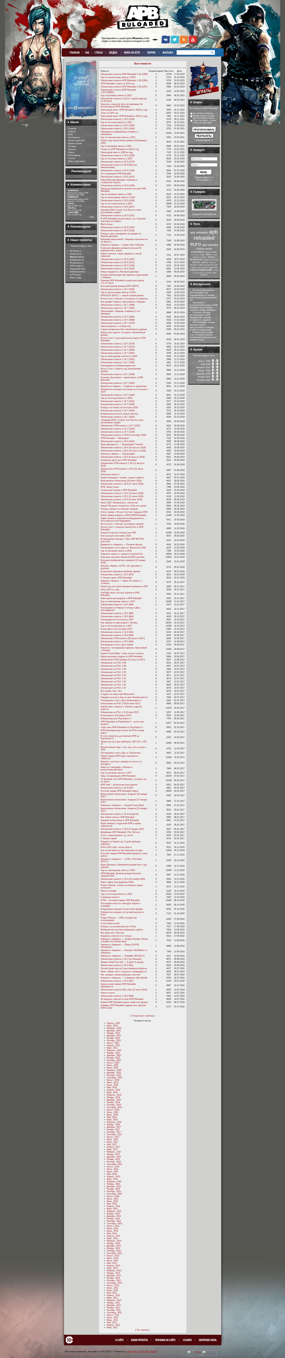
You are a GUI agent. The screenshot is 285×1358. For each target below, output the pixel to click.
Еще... (93, 217)
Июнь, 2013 (112, 1260)
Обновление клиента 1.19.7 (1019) (118, 428)
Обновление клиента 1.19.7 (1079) (118, 323)
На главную (142, 1330)
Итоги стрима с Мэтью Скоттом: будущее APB (124, 512)
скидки (193, 267)
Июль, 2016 (112, 1169)
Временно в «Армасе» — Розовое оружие (121, 544)
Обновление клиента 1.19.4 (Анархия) (119, 814)
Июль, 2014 (112, 1228)
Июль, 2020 (112, 1065)
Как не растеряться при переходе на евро (121, 850)
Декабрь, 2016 (114, 1156)
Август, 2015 (113, 1196)
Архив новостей (76, 140)
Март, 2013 (112, 1268)
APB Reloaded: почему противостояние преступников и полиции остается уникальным (202, 326)
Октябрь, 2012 (114, 1280)
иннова (215, 254)
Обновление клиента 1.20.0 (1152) (117, 259)
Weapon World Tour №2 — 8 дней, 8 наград (122, 962)
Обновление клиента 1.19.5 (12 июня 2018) (122, 496)
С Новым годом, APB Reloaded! (116, 577)
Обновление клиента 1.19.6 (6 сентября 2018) (123, 435)
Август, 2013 (113, 1255)
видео (202, 254)
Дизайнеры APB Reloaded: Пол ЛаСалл (120, 832)
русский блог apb (211, 265)
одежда (206, 260)
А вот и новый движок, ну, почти (117, 835)
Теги (196, 224)
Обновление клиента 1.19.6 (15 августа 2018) (123, 450)
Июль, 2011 (112, 1317)
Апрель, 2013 (113, 1265)
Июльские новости (110, 474)
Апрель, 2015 (113, 1206)
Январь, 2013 (113, 1273)
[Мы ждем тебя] (81, 119)
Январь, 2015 (113, 1213)
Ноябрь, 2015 (113, 1189)
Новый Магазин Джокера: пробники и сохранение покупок (119, 181)
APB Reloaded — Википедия (115, 438)
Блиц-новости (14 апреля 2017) (116, 715)
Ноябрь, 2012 (113, 1278)
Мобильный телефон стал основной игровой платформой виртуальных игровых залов (203, 336)
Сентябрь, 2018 (114, 1107)
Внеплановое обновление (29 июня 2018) (121, 480)
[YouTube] (192, 43)
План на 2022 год (109, 113)
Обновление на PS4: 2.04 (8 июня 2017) (120, 703)
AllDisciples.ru (76, 266)
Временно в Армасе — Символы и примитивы (124, 386)
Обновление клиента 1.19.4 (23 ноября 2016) (123, 879)
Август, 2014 (113, 1226)
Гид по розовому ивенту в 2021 (116, 146)
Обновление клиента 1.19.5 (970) (117, 574)
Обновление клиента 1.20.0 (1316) (118, 119)
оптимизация (214, 260)
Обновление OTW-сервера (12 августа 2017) (123, 659)
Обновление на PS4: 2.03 (113, 672)
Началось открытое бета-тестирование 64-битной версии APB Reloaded (122, 105)
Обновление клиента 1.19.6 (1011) (117, 441)
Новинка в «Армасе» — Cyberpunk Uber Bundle (124, 978)
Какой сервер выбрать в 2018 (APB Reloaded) (123, 515)
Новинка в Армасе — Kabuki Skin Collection (122, 245)
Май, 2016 (112, 1174)
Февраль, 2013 (114, 1270)
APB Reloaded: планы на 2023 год (117, 83)
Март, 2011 (112, 1327)
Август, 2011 (113, 1315)
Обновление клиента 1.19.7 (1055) (118, 362)
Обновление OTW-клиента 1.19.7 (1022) (120, 425)
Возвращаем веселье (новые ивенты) (119, 413)
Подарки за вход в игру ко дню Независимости (124, 697)
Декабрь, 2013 (114, 1246)
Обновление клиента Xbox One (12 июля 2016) (124, 989)
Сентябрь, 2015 (114, 1194)
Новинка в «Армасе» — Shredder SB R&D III (123, 956)
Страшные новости (110, 897)
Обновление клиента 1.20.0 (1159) (117, 227)
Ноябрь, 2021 (113, 1038)
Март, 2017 (112, 1149)
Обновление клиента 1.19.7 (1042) (118, 395)
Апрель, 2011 (113, 1325)
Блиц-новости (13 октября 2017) (116, 629)
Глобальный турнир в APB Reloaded (119, 490)
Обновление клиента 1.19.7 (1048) (118, 374)
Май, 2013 (112, 1263)
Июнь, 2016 (112, 1171)
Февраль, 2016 (114, 1181)
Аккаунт (198, 150)
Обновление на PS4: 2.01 (113, 678)
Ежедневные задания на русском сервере (122, 909)
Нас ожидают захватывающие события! (120, 974)
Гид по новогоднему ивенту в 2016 (118, 870)
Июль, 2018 (112, 1112)
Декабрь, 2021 (114, 1035)
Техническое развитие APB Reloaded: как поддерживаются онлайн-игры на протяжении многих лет (203, 295)
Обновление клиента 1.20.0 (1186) (117, 200)
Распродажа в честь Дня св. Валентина (121, 753)
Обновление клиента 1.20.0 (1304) (118, 128)
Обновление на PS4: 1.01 (113, 684)
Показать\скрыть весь (81, 246)
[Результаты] (204, 138)
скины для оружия (202, 267)
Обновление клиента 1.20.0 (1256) (118, 170)
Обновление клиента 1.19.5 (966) (117, 616)
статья (215, 270)
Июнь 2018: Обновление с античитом (119, 502)
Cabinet (72, 131)
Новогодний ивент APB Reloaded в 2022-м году (124, 110)
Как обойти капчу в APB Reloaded (117, 817)
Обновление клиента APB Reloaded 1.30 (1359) (124, 80)
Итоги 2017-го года (110, 589)
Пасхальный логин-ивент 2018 (116, 536)
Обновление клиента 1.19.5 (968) (117, 613)
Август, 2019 (113, 1080)
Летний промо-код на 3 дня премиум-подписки (124, 968)
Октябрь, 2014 (114, 1221)
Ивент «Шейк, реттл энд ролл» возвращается (123, 971)
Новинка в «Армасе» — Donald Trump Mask (122, 805)
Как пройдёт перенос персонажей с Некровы (123, 301)
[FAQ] (86, 52)
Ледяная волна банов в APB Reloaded (120, 820)
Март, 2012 (112, 1297)
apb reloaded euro (204, 238)
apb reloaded (199, 232)
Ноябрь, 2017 (113, 1129)
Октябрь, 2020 (114, 1060)
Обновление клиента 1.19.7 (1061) (118, 359)
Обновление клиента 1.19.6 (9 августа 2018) (123, 457)
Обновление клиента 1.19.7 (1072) (118, 347)
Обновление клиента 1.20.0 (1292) (118, 155)
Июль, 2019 (112, 1082)
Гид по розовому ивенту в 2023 (116, 95)
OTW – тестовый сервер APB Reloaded (120, 900)
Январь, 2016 (113, 1184)
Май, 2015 (112, 1203)
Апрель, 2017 (113, 1147)
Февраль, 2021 (114, 1050)
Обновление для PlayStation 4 (116, 718)
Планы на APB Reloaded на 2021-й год (120, 149)
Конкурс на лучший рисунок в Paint (118, 926)
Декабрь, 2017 (114, 1127)
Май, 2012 (112, 1293)
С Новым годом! (109, 838)
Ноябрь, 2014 (113, 1218)
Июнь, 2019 (112, 1085)
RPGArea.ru (75, 251)
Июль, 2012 (112, 1288)
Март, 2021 (112, 1048)
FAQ (70, 134)
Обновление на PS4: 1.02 (113, 681)
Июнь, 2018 (112, 1114)
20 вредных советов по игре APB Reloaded (122, 999)
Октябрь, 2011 (114, 1310)
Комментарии (80, 184)
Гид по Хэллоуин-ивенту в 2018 (116, 398)
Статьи (71, 158)
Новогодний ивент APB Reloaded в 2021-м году (124, 116)
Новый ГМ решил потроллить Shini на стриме (123, 506)
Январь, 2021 (113, 1053)
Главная (72, 128)
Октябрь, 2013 (114, 1250)
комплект (196, 257)
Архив (197, 349)
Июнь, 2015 (112, 1201)
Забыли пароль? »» (204, 177)
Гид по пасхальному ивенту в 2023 (118, 77)
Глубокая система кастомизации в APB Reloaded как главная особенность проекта (200, 316)
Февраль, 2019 (114, 1095)
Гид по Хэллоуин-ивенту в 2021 (116, 122)
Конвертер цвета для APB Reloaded (118, 460)
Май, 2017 (112, 1144)
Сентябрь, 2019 (114, 1077)
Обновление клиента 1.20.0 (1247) (118, 176)
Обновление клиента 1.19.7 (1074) (118, 343)
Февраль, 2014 (114, 1241)
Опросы (72, 149)
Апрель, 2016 (113, 1176)
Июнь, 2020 (112, 1067)
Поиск (71, 152)
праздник (193, 265)
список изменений (201, 269)
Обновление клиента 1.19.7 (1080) (118, 320)
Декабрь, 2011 (114, 1305)
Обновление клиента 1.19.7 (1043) (118, 383)
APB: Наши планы (110, 487)
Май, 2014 (112, 1233)
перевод (204, 262)
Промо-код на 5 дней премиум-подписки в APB (124, 586)
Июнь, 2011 (112, 1320)
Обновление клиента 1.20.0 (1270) (118, 161)
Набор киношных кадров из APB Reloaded (121, 656)
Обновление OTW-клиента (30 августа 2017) (123, 638)
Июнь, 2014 (112, 1231)
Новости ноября (108, 891)
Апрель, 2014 (113, 1236)
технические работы (198, 273)
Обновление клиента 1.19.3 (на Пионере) (121, 959)
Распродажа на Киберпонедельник (118, 365)
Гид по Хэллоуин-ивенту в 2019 (116, 203)
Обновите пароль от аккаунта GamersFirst (122, 554)
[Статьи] (217, 361)
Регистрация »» (204, 180)
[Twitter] (174, 43)
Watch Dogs (75, 277)
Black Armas (107, 224)
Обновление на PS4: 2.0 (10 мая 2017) (120, 712)
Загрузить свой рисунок (204, 214)
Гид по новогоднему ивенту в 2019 (118, 197)
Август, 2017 (113, 1137)
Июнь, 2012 (112, 1290)
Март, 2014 (112, 1238)
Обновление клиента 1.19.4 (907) (117, 981)
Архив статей (75, 143)
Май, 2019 (112, 1087)
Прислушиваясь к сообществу (116, 326)
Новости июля (108, 993)
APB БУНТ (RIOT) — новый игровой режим (122, 295)
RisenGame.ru (76, 263)
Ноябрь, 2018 (113, 1102)
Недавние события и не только (116, 936)
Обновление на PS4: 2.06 (113, 666)
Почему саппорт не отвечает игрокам (119, 509)
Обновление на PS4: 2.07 (113, 688)
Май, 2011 (112, 1322)
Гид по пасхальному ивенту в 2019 (118, 292)
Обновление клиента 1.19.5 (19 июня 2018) (122, 493)
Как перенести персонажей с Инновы (119, 622)
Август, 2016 (113, 1166)
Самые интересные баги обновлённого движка (124, 329)
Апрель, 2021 (113, 1045)
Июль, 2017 (112, 1139)
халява (208, 273)
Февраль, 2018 (114, 1122)
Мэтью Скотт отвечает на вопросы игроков (122, 524)
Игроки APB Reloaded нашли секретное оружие (124, 1002)
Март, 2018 (112, 1119)
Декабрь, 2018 (114, 1100)
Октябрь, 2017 (114, 1132)
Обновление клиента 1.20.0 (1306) (118, 125)
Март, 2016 (112, 1179)
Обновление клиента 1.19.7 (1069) (118, 350)
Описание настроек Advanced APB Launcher (122, 557)
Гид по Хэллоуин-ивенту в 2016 (116, 894)
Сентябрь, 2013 (114, 1253)
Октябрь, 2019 (114, 1075)
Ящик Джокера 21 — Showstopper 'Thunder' (122, 444)
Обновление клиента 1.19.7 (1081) (118, 317)
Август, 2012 (113, 1285)
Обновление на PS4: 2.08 (113, 663)
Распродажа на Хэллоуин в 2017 (117, 619)
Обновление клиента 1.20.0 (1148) (117, 265)
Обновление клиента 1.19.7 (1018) (118, 432)
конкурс (203, 257)
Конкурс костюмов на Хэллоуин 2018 (119, 407)
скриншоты (213, 267)
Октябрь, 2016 (114, 1161)
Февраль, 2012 (114, 1300)
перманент (212, 262)
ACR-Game (75, 274)
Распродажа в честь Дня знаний (117, 644)
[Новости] (213, 361)
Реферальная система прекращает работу (122, 929)
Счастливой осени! (110, 923)
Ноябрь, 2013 (113, 1248)
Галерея (72, 146)
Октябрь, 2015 (114, 1191)
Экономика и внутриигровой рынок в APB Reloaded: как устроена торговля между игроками (204, 306)
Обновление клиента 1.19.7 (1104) (117, 289)
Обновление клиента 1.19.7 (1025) (118, 410)
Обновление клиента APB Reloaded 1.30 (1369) (124, 74)
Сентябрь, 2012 (114, 1283)
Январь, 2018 (113, 1124)
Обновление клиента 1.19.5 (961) (117, 632)
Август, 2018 (113, 1109)
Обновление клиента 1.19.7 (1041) (118, 401)
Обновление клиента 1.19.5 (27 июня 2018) (122, 484)
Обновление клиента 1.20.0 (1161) (117, 215)
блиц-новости (195, 254)
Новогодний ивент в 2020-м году (117, 152)
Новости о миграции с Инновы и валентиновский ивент (116, 768)
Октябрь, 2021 (114, 1040)
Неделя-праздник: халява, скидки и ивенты (122, 477)
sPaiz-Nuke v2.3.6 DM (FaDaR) (142, 1351)
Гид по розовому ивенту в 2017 (116, 773)
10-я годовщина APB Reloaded (116, 173)
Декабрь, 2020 (114, 1055)
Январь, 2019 (113, 1097)
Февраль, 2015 (114, 1211)
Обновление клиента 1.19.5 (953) (117, 641)
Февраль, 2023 (114, 1028)
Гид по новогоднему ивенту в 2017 (118, 601)
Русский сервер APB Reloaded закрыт (120, 791)
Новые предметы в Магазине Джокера (120, 271)
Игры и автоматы (76, 161)
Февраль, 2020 (114, 1070)
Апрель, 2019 (113, 1090)
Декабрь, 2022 (114, 1030)
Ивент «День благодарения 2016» (117, 882)
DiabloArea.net (77, 260)
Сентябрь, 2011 (114, 1312)
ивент (208, 254)
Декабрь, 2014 (114, 1216)
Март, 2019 (112, 1092)
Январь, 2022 (113, 1033)
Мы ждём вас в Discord (112, 933)
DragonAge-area (77, 269)
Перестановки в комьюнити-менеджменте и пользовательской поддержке (122, 519)
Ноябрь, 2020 (113, 1058)
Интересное (201, 284)
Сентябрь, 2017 (114, 1134)
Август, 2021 (113, 1043)
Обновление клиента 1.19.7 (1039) (118, 404)
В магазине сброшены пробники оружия (120, 571)
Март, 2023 (112, 1025)
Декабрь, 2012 (114, 1275)
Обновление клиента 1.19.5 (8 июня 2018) (121, 499)
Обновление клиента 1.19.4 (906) (117, 996)
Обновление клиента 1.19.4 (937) (117, 788)
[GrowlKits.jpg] (204, 209)
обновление (196, 259)
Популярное (74, 155)
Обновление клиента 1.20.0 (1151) (117, 262)
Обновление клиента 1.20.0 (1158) (117, 230)
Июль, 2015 (112, 1199)
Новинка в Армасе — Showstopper (118, 454)
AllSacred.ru (75, 254)
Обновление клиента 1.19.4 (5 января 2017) (122, 829)
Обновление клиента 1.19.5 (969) (117, 604)
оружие (196, 262)
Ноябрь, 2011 (113, 1307)
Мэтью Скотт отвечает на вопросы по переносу (124, 298)
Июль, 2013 (112, 1258)
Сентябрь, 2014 (114, 1223)
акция (208, 252)
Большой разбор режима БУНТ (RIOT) (120, 286)
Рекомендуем (80, 226)
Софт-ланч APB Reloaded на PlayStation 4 (122, 727)
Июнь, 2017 (112, 1142)
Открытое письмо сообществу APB (118, 532)
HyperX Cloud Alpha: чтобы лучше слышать (122, 653)
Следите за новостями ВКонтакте (117, 694)
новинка (211, 257)
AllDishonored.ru (77, 271)
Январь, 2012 (113, 1302)
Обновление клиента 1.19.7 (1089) (118, 305)
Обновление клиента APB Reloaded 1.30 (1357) (124, 86)
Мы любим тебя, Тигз (111, 691)
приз (201, 265)
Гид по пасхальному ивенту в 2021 (118, 137)
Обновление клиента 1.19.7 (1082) (118, 308)
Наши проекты (81, 240)
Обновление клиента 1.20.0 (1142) (117, 268)
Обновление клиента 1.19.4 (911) (117, 965)
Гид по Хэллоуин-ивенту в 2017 (116, 626)
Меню (74, 122)
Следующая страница (143, 1015)
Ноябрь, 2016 (113, 1159)
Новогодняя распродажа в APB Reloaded (121, 598)
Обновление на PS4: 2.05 (113, 669)
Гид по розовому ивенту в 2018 (116, 551)
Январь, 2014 (113, 1243)
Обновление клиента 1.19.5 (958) (117, 635)
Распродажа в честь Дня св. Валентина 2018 (123, 547)
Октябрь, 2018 (114, 1105)
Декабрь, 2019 (114, 1072)
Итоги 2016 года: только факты (116, 847)
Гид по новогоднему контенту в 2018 (119, 356)
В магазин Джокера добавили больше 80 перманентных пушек (121, 249)
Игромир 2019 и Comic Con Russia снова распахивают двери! (121, 211)
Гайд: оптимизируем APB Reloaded (118, 776)
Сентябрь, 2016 (114, 1164)
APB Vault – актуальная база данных (119, 784)
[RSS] (183, 43)
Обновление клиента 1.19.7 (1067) (118, 353)
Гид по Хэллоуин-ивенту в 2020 (116, 158)
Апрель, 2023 (113, 1023)
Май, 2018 (112, 1117)
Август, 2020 (113, 1062)
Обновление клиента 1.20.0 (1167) (117, 206)
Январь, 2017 (113, 1154)
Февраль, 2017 (114, 1152)
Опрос (197, 102)
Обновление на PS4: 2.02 (113, 675)
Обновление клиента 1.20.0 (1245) (118, 185)
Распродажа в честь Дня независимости (121, 700)
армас (214, 252)
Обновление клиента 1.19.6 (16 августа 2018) (123, 447)
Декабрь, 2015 (114, 1186)
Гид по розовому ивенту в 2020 (116, 194)
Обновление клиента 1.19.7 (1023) (118, 417)
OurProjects (74, 137)
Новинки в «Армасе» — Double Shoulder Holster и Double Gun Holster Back (124, 940)
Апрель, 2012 (113, 1295)
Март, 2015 (112, 1208)
